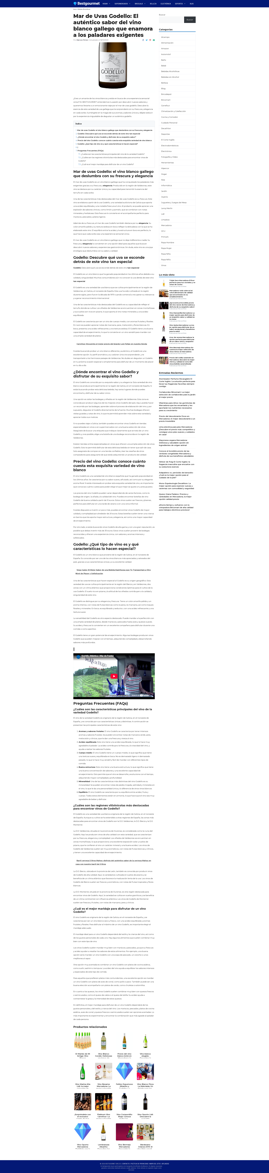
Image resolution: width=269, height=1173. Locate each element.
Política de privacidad (139, 1164)
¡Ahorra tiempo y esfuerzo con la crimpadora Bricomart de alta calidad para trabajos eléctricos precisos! (176, 507)
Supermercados (121, 4)
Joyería (164, 197)
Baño (163, 60)
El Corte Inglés (167, 140)
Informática (166, 185)
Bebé (163, 66)
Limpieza (165, 220)
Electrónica (166, 4)
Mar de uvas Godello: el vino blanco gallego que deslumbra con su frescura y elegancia (114, 130)
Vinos (163, 265)
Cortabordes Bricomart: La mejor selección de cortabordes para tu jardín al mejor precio (177, 394)
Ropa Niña (166, 254)
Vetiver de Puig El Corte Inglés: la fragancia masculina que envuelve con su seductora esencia (176, 464)
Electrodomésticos (170, 146)
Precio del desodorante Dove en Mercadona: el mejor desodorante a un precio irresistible (177, 418)
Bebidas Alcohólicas (84, 9)
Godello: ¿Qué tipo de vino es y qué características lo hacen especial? (107, 144)
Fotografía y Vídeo (169, 157)
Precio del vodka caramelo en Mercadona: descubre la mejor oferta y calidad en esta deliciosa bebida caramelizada (181, 361)
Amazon (165, 48)
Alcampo (165, 37)
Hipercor (165, 168)
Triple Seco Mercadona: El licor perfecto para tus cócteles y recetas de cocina (182, 282)
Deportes (179, 4)
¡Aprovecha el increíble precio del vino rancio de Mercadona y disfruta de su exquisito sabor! (182, 305)
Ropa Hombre (167, 242)
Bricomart (165, 100)
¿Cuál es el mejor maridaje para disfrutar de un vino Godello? (106, 164)
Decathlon (166, 128)
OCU (163, 231)
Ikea (163, 180)
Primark (164, 237)
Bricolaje (139, 4)
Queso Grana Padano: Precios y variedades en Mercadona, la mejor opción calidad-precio (175, 496)
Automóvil (166, 54)
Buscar (162, 15)
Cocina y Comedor (169, 117)
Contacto (126, 1164)
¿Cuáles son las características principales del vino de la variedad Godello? (111, 154)
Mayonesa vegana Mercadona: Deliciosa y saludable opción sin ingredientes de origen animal (174, 442)
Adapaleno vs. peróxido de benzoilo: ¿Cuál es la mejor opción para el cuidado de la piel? (176, 475)
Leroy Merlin (166, 208)
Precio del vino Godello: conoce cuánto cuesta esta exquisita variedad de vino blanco (114, 140)
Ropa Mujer (166, 248)
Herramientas (167, 163)
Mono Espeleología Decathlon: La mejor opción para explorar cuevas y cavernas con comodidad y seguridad (176, 485)
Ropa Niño (166, 260)
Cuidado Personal (169, 123)
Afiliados (165, 1164)
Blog (192, 4)
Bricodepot (166, 94)
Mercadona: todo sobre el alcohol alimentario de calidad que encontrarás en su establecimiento (181, 294)
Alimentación (167, 43)
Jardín (164, 191)
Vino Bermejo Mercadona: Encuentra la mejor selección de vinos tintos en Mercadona (181, 350)
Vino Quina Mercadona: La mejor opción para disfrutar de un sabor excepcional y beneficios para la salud (182, 328)
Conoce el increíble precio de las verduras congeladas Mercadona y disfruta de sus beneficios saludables (176, 453)
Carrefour (165, 106)
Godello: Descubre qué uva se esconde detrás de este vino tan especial (108, 134)
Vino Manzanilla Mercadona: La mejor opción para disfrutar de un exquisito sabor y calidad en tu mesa (182, 316)
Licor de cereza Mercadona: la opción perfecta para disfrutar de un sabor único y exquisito (181, 339)
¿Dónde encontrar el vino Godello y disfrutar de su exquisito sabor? (106, 137)
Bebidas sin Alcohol (170, 77)
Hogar (105, 4)
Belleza (153, 4)
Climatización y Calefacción (173, 111)
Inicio (75, 9)
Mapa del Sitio (155, 1164)
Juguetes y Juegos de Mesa (174, 202)
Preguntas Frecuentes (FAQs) (90, 151)
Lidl (162, 214)
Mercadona (166, 225)
